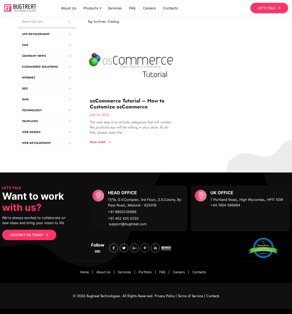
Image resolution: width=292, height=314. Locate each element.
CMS (25, 45)
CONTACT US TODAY (26, 235)
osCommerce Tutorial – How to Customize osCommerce (127, 103)
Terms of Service (190, 295)
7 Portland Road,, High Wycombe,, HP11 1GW (246, 199)
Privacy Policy (165, 295)
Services (115, 8)
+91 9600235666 (122, 212)
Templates (30, 121)
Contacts (170, 8)
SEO (25, 88)
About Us (68, 8)
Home (84, 272)
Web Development (36, 143)
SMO (25, 99)
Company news (34, 56)
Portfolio (145, 272)
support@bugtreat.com (128, 224)
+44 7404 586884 (225, 205)
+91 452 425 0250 (123, 218)
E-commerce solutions (40, 67)
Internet (28, 78)
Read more (97, 142)
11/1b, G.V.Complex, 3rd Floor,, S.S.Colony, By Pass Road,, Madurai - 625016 (144, 202)
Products (91, 8)
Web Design (31, 132)
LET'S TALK (266, 8)
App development (36, 34)
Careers (149, 8)
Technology (32, 110)
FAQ (132, 8)
